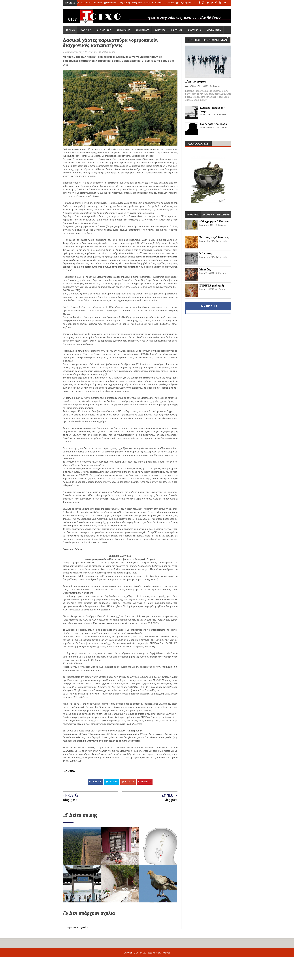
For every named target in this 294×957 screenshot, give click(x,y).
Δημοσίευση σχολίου (77, 927)
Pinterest (146, 782)
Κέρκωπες (124, 3)
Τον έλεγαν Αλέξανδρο (213, 123)
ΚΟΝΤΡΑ (69, 771)
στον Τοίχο (147, 952)
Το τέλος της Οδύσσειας (104, 3)
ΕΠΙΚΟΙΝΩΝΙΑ (123, 29)
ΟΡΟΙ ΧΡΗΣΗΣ (214, 29)
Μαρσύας (137, 3)
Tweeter (113, 782)
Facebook (96, 782)
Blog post (70, 800)
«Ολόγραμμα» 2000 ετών (78, 3)
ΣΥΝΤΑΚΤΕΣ (103, 29)
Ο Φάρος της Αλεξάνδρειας (178, 3)
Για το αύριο (195, 81)
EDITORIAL (160, 29)
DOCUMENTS (194, 29)
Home (71, 29)
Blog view (85, 29)
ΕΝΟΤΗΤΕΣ (141, 29)
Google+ (129, 782)
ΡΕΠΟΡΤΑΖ (176, 29)
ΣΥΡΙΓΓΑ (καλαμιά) (153, 3)
